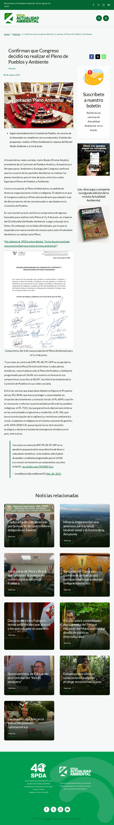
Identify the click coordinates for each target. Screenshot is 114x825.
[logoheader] (21, 13)
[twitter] (98, 5)
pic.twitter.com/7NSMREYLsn (37, 466)
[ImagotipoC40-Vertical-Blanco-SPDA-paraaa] (38, 764)
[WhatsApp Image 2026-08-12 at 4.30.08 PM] (93, 206)
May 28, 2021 (53, 473)
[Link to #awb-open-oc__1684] (106, 18)
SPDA (48, 819)
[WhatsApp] (104, 57)
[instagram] (103, 5)
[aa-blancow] (75, 767)
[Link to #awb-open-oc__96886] (99, 18)
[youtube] (109, 5)
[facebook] (93, 5)
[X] (98, 57)
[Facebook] (92, 57)
